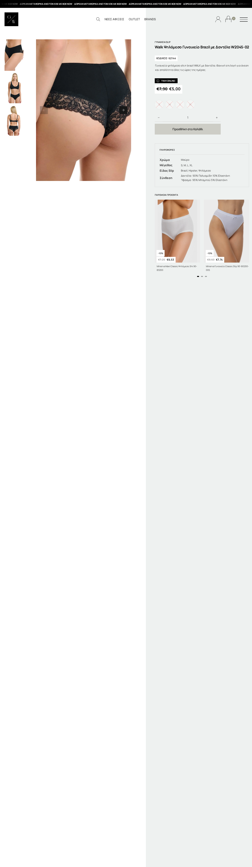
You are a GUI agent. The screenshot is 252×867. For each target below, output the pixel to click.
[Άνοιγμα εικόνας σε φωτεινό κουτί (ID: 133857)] (83, 110)
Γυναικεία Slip (162, 42)
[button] (44, 110)
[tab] (198, 276)
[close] (244, 20)
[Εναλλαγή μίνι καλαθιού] (228, 19)
